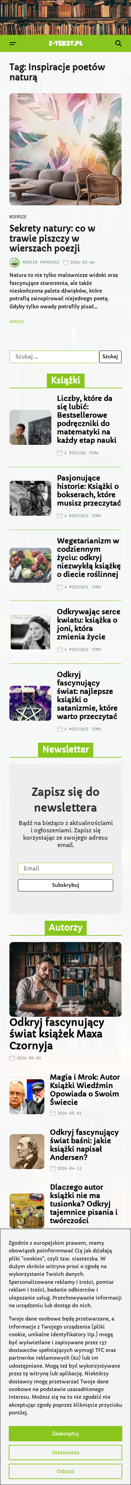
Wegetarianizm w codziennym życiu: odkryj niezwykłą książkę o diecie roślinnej (89, 558)
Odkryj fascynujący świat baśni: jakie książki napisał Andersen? (84, 1145)
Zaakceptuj (65, 1434)
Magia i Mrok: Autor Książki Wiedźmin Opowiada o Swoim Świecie (85, 1090)
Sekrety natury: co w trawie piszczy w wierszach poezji (52, 238)
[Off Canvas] (12, 43)
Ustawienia (65, 1452)
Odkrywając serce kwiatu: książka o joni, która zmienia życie (89, 624)
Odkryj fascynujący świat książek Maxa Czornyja (56, 1034)
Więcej (16, 322)
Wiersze (18, 217)
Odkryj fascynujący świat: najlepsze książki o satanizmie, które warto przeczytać (87, 695)
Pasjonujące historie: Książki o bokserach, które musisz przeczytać (89, 491)
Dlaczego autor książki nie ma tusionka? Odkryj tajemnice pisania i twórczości (84, 1204)
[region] (65, 1357)
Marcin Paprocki (41, 262)
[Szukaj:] (54, 357)
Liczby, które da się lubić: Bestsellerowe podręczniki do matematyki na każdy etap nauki (87, 419)
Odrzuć (65, 1471)
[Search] (118, 43)
